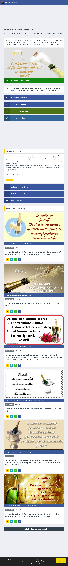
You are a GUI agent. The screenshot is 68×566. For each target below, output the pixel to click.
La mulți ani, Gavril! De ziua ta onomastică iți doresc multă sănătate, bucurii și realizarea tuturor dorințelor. (33, 253)
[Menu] (64, 2)
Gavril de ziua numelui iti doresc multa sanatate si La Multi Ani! (33, 304)
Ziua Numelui (28, 29)
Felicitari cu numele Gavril (35, 529)
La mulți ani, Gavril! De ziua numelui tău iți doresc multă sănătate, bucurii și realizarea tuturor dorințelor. (32, 515)
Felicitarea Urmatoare (20, 194)
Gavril (20, 29)
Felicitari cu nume (10, 29)
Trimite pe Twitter (18, 118)
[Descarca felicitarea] (11, 259)
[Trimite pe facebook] (19, 259)
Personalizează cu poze (20, 81)
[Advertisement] (34, 16)
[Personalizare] (7, 259)
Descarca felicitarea (19, 98)
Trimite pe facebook (19, 104)
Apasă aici (13, 90)
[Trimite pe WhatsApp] (15, 259)
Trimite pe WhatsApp (19, 111)
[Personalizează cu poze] (34, 63)
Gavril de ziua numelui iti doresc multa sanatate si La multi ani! (33, 410)
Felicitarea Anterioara (19, 187)
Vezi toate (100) (17, 201)
